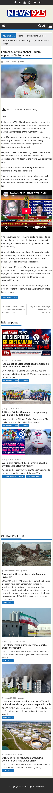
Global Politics (8, 602)
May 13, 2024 (9, 408)
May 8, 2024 (8, 459)
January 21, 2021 (10, 698)
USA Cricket (24, 381)
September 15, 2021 (12, 571)
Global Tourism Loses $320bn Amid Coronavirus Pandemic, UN (13, 309)
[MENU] (50, 26)
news (22, 62)
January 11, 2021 (10, 754)
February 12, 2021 (11, 641)
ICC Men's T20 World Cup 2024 (13, 476)
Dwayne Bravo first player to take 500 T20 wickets (39, 309)
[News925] (3, 25)
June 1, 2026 (8, 360)
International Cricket (9, 298)
